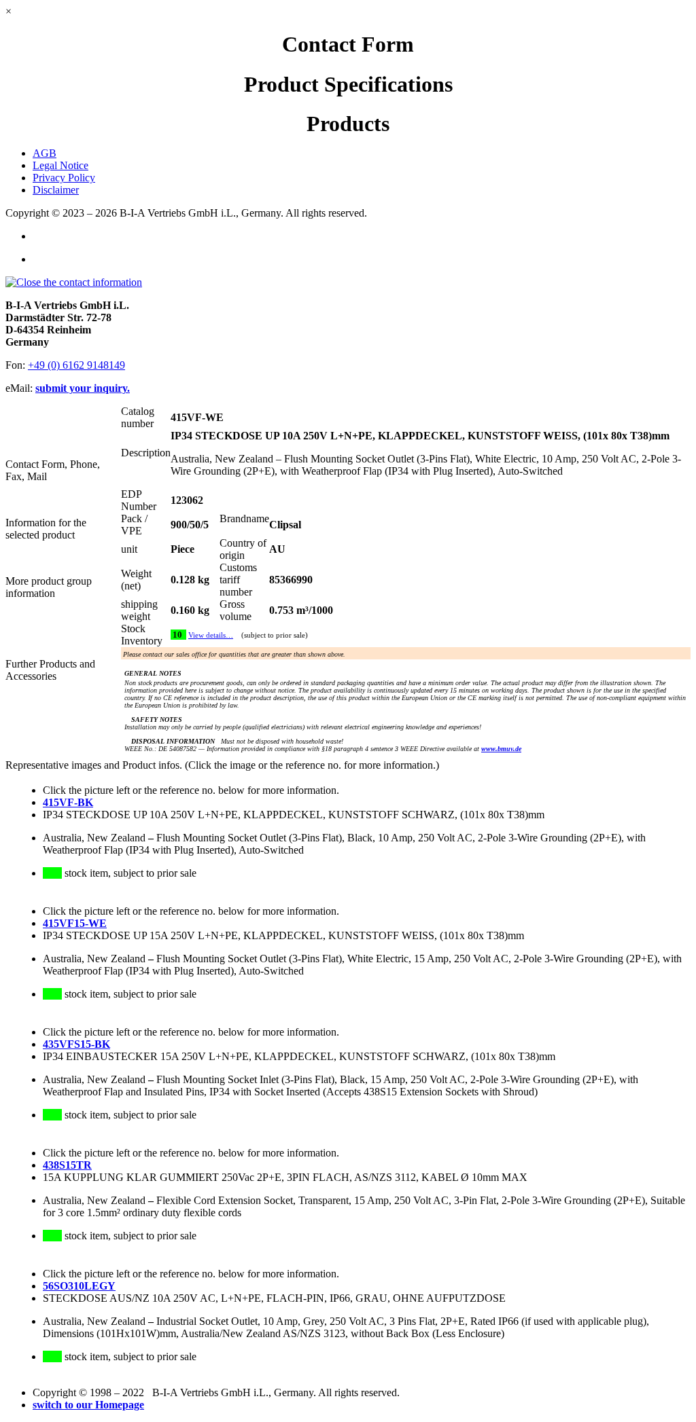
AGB (44, 153)
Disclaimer (56, 190)
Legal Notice (60, 165)
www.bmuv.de (501, 748)
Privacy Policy (64, 177)
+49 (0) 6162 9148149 (76, 365)
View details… (210, 635)
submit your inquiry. (82, 388)
